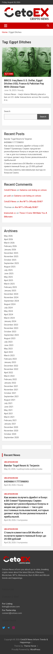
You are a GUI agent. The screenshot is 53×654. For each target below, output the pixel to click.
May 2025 (8, 277)
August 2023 (9, 338)
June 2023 (8, 345)
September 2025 (11, 263)
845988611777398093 (14, 142)
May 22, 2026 (9, 469)
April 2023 (8, 352)
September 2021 (11, 396)
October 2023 (10, 331)
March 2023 (9, 355)
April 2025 (8, 280)
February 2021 (10, 420)
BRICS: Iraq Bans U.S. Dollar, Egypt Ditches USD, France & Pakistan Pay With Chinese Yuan (24, 83)
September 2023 (11, 335)
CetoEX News (10, 190)
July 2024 (8, 307)
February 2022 (10, 379)
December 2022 (11, 366)
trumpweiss (22, 520)
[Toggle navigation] (5, 26)
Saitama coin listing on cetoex (33, 190)
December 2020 (11, 427)
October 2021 (10, 393)
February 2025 (10, 287)
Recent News (12, 455)
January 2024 (10, 321)
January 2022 (10, 383)
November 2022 (11, 369)
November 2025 (11, 256)
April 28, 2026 (10, 485)
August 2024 (9, 304)
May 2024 (8, 311)
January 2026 (10, 249)
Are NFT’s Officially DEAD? (31, 201)
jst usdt (7, 196)
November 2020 (11, 430)
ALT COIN (9, 74)
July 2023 (8, 342)
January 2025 (10, 290)
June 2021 (8, 406)
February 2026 (10, 246)
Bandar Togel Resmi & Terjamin (18, 139)
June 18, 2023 (10, 90)
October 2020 (10, 434)
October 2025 (10, 260)
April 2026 (8, 239)
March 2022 (9, 376)
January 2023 (10, 362)
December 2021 (11, 386)
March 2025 (9, 284)
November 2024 (11, 297)
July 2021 (8, 403)
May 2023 (8, 348)
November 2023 (11, 328)
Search (7, 111)
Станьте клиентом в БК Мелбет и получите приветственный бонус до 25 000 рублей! (25, 535)
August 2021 (9, 400)
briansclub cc (10, 213)
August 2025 (9, 266)
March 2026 (9, 243)
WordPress (35, 649)
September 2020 (11, 437)
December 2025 (11, 253)
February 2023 (10, 359)
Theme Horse (30, 646)
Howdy (21, 90)
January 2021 (10, 424)
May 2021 (8, 410)
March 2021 (9, 417)
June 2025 (8, 273)
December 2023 (11, 325)
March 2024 (9, 318)
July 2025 (8, 270)
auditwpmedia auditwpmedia (29, 469)
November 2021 (11, 389)
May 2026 (8, 236)
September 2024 (11, 301)
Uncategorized (11, 462)
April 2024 (8, 314)
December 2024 (11, 294)
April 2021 (8, 413)
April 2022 (8, 372)
